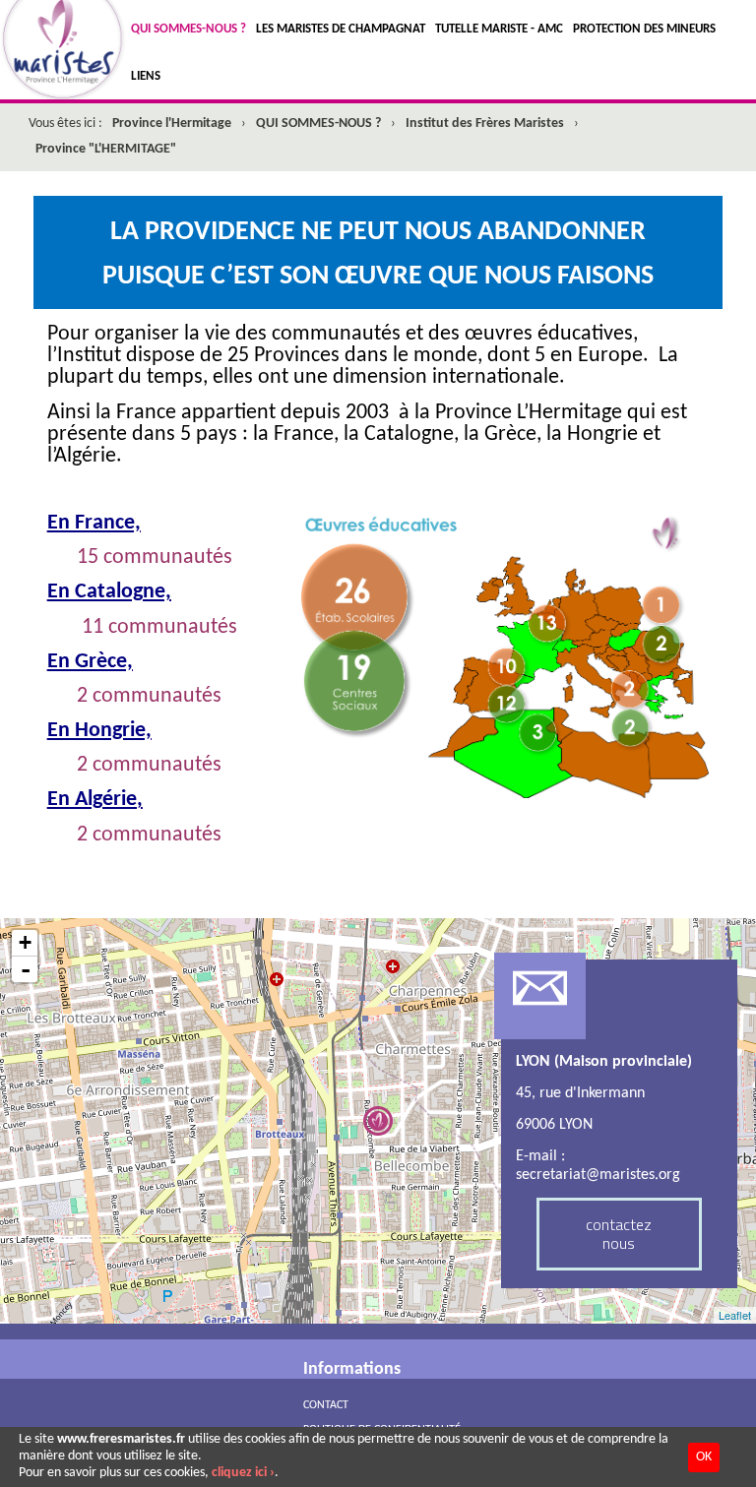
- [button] (25, 969)
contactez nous (619, 1233)
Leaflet (735, 1315)
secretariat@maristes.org (598, 1175)
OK (704, 1457)
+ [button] (25, 942)
